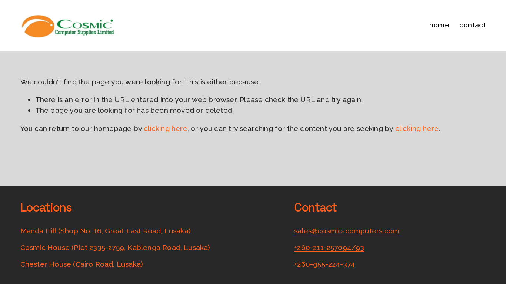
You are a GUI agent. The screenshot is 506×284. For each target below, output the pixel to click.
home (439, 25)
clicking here (165, 128)
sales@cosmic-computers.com (346, 231)
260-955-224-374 (326, 264)
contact (472, 25)
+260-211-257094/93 (329, 247)
